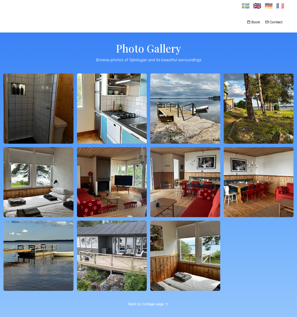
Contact (276, 22)
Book (255, 22)
